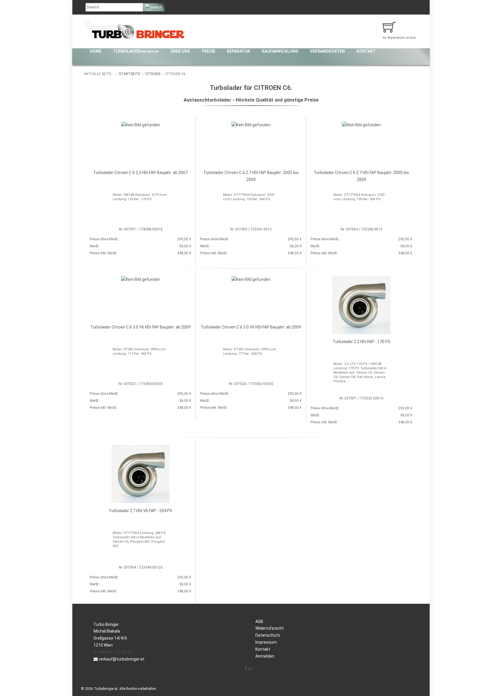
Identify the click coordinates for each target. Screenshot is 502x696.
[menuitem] (95, 51)
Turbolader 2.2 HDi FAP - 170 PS (361, 341)
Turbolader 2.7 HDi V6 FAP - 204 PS (140, 510)
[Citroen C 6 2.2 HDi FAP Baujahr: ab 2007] (140, 124)
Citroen (152, 74)
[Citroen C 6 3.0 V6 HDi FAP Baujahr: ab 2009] (140, 279)
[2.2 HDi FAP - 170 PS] (361, 304)
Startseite (129, 74)
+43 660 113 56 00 (114, 652)
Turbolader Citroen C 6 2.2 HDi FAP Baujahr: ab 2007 (140, 172)
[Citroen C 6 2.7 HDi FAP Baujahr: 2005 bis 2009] (251, 124)
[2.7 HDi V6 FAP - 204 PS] (141, 473)
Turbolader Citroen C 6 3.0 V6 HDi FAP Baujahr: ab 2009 (140, 327)
